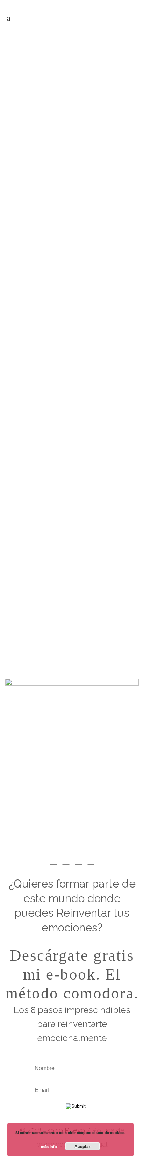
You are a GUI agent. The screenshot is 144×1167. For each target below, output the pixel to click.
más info (49, 1146)
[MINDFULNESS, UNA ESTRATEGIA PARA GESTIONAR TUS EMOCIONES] (72, 390)
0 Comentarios (96, 641)
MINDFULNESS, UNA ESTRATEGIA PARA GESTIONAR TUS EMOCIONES (69, 443)
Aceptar (82, 1146)
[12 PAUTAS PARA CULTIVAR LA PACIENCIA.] (72, 97)
